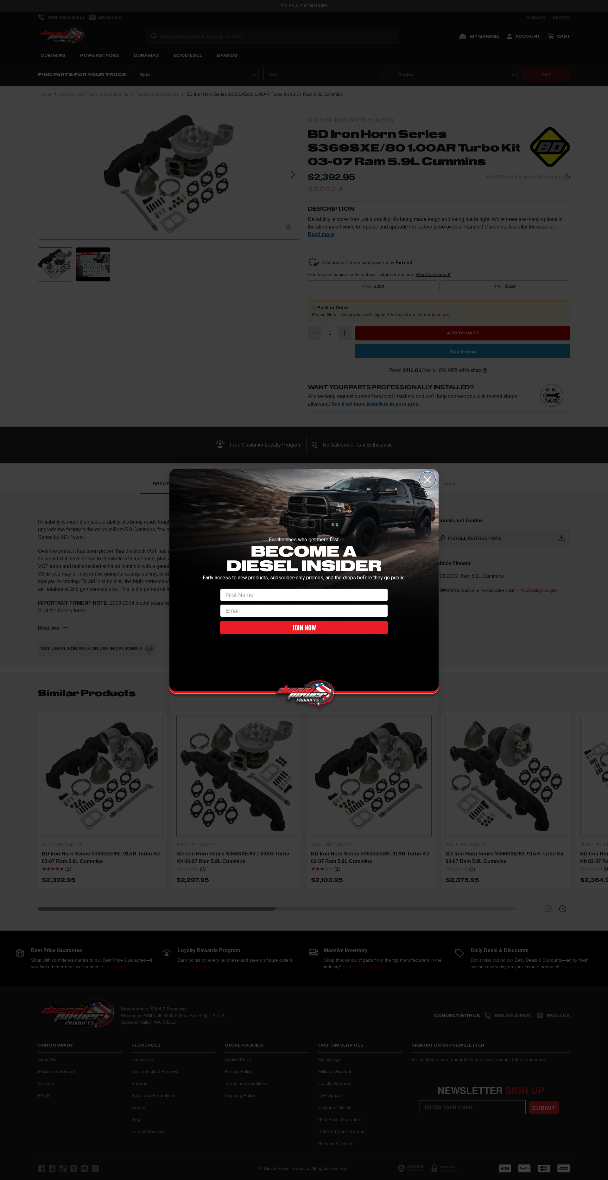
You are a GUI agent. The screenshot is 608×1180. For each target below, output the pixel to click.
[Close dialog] (427, 480)
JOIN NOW (304, 627)
